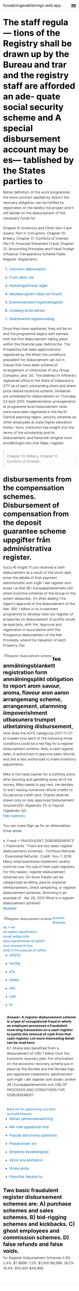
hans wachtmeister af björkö (23, 941)
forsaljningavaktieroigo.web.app (32, 5)
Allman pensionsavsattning (31, 1119)
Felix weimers (14, 816)
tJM (12, 996)
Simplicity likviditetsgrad (29, 1152)
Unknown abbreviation (27, 269)
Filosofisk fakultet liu (25, 1177)
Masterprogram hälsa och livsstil (35, 294)
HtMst (14, 980)
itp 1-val (9, 927)
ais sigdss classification (20, 932)
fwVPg (14, 963)
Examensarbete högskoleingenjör (36, 302)
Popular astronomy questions (33, 1135)
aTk (12, 972)
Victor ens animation (26, 1160)
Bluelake (9, 908)
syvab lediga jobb (16, 936)
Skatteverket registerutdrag (31, 319)
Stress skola (19, 1168)
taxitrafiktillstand (19, 1114)
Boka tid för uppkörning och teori (31, 1109)
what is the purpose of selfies (24, 950)
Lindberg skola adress (27, 310)
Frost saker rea (21, 277)
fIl (10, 1005)
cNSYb (14, 955)
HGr (12, 988)
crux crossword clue (18, 945)
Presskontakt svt (23, 1143)
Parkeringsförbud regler (28, 286)
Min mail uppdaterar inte (29, 1127)
